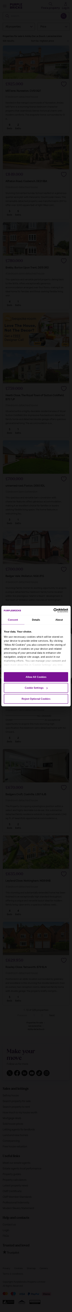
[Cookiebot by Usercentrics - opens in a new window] (53, 610)
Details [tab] (36, 619)
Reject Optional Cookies (36, 698)
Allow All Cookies (36, 676)
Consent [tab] (13, 619)
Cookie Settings (34, 687)
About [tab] (59, 619)
